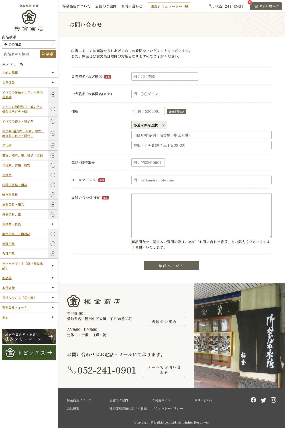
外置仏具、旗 (11, 214)
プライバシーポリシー (167, 408)
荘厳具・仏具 (11, 224)
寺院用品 (8, 243)
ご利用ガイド (161, 400)
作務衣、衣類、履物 (16, 165)
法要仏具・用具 (13, 204)
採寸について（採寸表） (19, 297)
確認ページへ (171, 265)
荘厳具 (7, 175)
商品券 (7, 278)
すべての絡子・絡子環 (17, 121)
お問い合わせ (131, 6)
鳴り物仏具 (10, 194)
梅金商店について (76, 6)
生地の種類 (10, 72)
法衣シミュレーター (166, 6)
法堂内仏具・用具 (14, 185)
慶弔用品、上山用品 (16, 234)
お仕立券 (8, 287)
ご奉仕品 (8, 82)
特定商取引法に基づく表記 (128, 408)
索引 (5, 317)
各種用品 (8, 253)
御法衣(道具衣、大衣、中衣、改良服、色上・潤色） (23, 133)
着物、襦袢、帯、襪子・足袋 (22, 155)
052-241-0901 (106, 369)
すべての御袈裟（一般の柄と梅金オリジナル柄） (22, 109)
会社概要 (73, 408)
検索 (49, 53)
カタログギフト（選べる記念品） (22, 265)
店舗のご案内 (106, 6)
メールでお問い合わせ (164, 369)
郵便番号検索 (177, 111)
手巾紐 (7, 145)
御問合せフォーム (14, 307)
